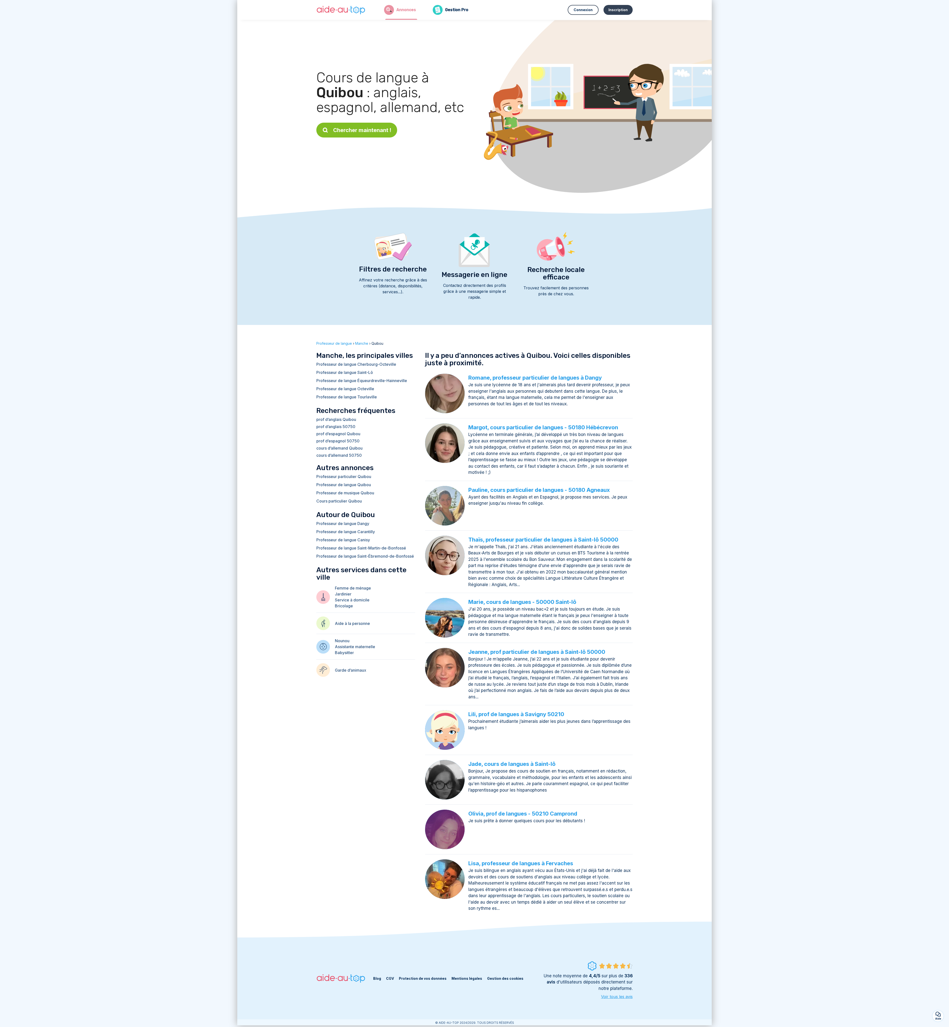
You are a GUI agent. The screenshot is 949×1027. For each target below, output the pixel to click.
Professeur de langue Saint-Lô (344, 372)
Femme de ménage (353, 588)
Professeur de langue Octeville (345, 388)
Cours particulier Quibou (339, 501)
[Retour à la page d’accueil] (341, 9)
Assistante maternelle (355, 646)
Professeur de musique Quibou (345, 492)
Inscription (618, 10)
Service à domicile (352, 599)
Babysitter (344, 652)
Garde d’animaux (350, 670)
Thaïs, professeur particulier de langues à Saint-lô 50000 (543, 539)
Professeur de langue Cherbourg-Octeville (356, 364)
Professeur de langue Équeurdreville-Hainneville (361, 380)
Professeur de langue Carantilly (345, 531)
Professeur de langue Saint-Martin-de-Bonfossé (361, 548)
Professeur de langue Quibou (343, 484)
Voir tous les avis (617, 996)
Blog (377, 978)
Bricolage (344, 605)
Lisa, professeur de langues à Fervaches (520, 863)
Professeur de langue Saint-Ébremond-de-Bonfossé (365, 556)
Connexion (583, 10)
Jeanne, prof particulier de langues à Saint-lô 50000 (536, 652)
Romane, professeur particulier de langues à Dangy (535, 377)
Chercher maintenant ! (362, 130)
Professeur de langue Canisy (343, 539)
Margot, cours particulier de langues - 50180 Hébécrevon (543, 427)
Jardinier (343, 594)
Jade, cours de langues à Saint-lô (512, 764)
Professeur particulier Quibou (343, 476)
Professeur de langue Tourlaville (346, 396)
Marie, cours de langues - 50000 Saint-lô (522, 602)
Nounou (342, 640)
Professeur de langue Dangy (342, 523)
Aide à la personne (352, 623)
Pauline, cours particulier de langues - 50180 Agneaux (539, 490)
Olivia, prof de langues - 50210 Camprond (522, 813)
